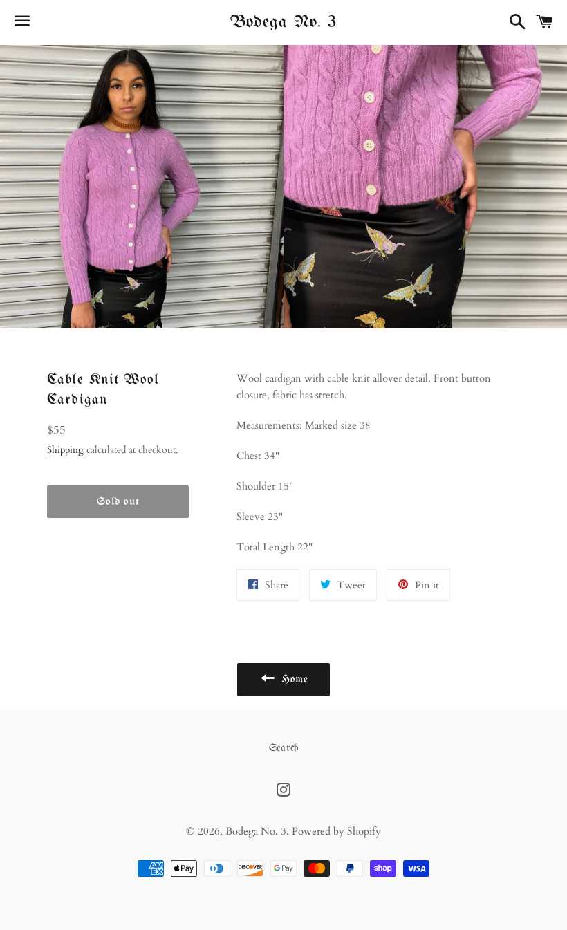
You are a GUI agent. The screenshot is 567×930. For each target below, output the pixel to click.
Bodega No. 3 (283, 22)
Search (284, 748)
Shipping (65, 449)
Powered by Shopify (336, 831)
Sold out (118, 502)
